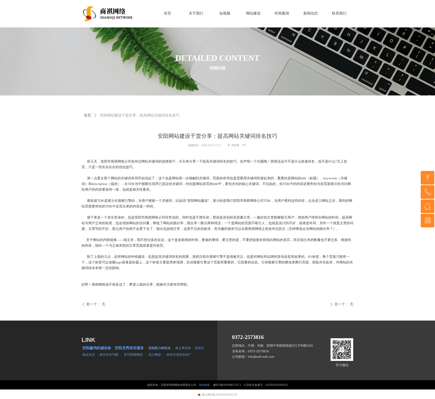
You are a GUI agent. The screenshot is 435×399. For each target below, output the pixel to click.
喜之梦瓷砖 (183, 348)
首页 (87, 115)
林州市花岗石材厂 (179, 354)
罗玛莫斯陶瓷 (133, 354)
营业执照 (204, 385)
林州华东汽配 (108, 354)
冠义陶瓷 (154, 354)
